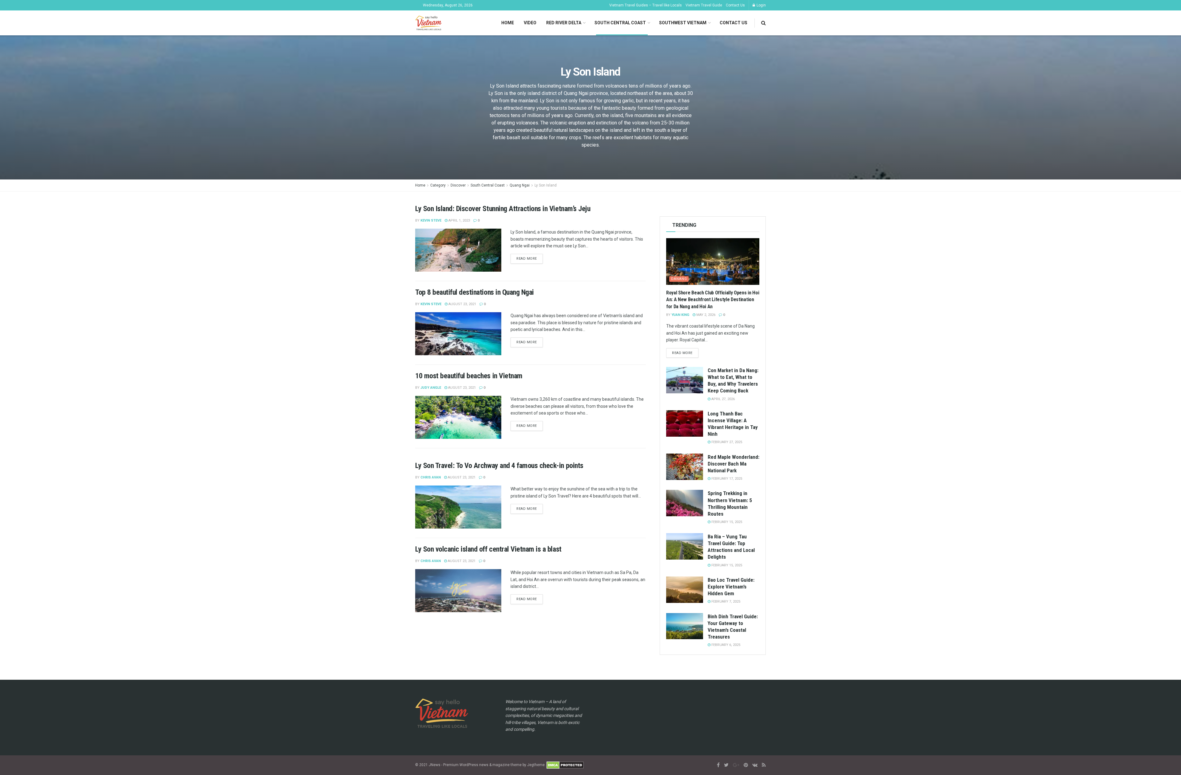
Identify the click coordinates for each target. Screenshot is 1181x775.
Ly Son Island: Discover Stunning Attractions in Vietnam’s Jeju (502, 208)
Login (761, 5)
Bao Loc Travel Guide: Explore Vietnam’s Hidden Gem (731, 586)
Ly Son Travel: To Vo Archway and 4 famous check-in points (499, 465)
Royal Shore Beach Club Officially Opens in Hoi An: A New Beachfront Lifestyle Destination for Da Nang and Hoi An (712, 299)
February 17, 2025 (726, 479)
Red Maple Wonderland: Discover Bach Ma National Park (733, 464)
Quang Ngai (520, 185)
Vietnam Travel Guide (704, 5)
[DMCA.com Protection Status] (565, 765)
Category (438, 185)
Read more (526, 259)
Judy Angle (430, 388)
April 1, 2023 (458, 220)
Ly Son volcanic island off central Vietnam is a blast (488, 549)
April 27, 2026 (722, 399)
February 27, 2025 (726, 442)
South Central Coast (620, 22)
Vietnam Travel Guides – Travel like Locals (645, 5)
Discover (458, 185)
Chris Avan (430, 477)
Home (507, 22)
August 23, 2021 (461, 304)
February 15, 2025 (726, 522)
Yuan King (680, 315)
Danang (679, 279)
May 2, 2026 (705, 315)
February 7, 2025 (725, 602)
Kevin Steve (430, 220)
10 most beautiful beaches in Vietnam (469, 376)
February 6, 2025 (725, 645)
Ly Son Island (546, 185)
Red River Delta (563, 22)
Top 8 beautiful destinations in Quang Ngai (474, 292)
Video (530, 22)
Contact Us (735, 5)
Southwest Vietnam (682, 22)
